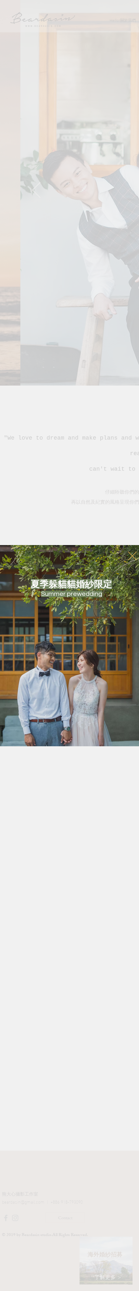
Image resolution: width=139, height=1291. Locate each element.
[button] (132, 556)
